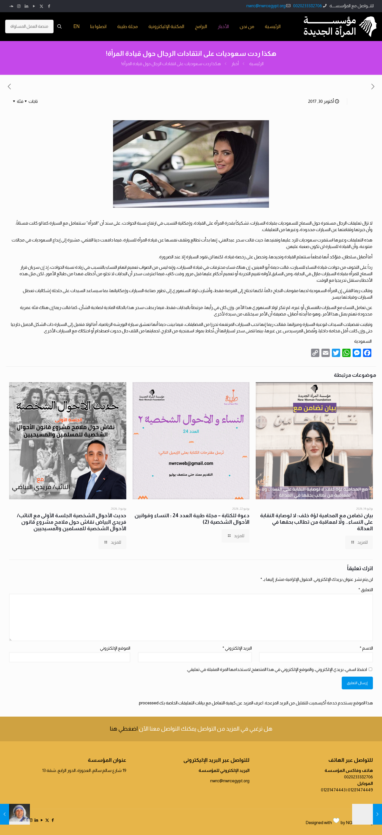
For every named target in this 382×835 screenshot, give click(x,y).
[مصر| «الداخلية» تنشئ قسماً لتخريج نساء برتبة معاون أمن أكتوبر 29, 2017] (367, 814)
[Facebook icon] (49, 6)
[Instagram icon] (19, 6)
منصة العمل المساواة (29, 26)
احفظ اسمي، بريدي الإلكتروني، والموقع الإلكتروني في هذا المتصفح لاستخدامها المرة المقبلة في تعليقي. (277, 669)
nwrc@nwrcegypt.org (266, 5)
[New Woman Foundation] (340, 26)
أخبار (235, 63)
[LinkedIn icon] (26, 6)
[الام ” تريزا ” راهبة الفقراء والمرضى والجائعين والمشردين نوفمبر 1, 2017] (15, 814)
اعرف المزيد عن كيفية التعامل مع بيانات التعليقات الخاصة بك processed (201, 703)
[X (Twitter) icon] (41, 6)
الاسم (366, 648)
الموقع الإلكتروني (115, 648)
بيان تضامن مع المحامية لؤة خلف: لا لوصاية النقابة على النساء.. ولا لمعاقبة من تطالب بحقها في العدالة (316, 522)
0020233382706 (307, 5)
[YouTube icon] (34, 6)
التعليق (365, 589)
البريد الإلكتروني (237, 648)
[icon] (11, 6)
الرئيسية (256, 63)
